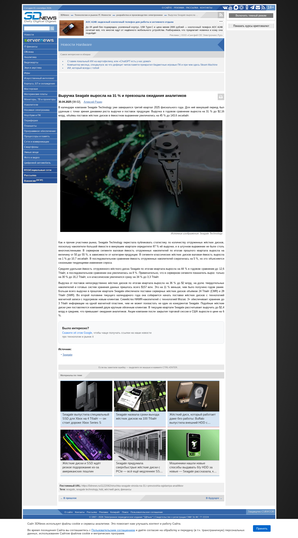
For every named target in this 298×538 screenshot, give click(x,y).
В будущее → (214, 498)
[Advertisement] (141, 82)
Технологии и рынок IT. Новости (93, 15)
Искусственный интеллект (39, 78)
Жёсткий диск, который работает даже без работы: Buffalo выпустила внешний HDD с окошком (192, 419)
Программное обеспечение (40, 131)
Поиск (125, 512)
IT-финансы (31, 46)
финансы (126, 489)
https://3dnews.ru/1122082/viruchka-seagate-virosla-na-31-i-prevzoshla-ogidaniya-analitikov (132, 485)
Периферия (31, 120)
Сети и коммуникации (36, 141)
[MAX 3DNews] (236, 7)
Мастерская (31, 89)
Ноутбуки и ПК (32, 115)
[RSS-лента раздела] (221, 15)
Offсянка (29, 52)
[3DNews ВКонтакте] (225, 7)
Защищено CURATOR (261, 511)
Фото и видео (32, 157)
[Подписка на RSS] (263, 7)
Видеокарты (31, 62)
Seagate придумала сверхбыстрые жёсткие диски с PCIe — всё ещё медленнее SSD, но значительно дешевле (139, 467)
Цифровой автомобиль (37, 162)
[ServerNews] (40, 40)
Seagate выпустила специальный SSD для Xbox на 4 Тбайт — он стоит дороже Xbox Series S (85, 418)
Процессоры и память (37, 136)
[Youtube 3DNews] (230, 7)
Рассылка (192, 7)
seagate (70, 489)
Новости (29, 34)
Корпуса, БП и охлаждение (39, 83)
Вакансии (33, 180)
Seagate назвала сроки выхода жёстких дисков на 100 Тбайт (137, 416)
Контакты (206, 7)
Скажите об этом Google (77, 332)
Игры (27, 73)
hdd (101, 489)
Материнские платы (35, 94)
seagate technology (87, 489)
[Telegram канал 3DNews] (252, 7)
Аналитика (30, 57)
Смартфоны (31, 147)
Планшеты (30, 125)
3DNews (64, 15)
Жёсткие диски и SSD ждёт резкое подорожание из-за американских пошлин (81, 467)
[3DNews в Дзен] (241, 7)
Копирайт (115, 512)
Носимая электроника (36, 110)
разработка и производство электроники (139, 15)
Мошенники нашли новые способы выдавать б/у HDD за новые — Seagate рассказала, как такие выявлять (193, 467)
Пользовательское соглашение (147, 512)
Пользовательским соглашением (113, 530)
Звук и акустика (33, 67)
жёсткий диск (111, 489)
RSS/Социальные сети (37, 170)
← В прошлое (68, 498)
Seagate (67, 354)
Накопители (31, 104)
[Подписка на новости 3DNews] (258, 7)
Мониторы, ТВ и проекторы (40, 99)
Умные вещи (31, 152)
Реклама (179, 7)
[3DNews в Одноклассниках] (247, 7)
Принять (261, 528)
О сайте (167, 7)
